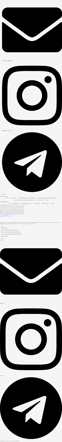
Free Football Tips (36, 203)
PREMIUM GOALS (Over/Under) (26, 203)
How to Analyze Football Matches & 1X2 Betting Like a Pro (11, 234)
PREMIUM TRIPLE (15, 203)
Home (9, 203)
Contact (52, 203)
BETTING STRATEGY (45, 203)
